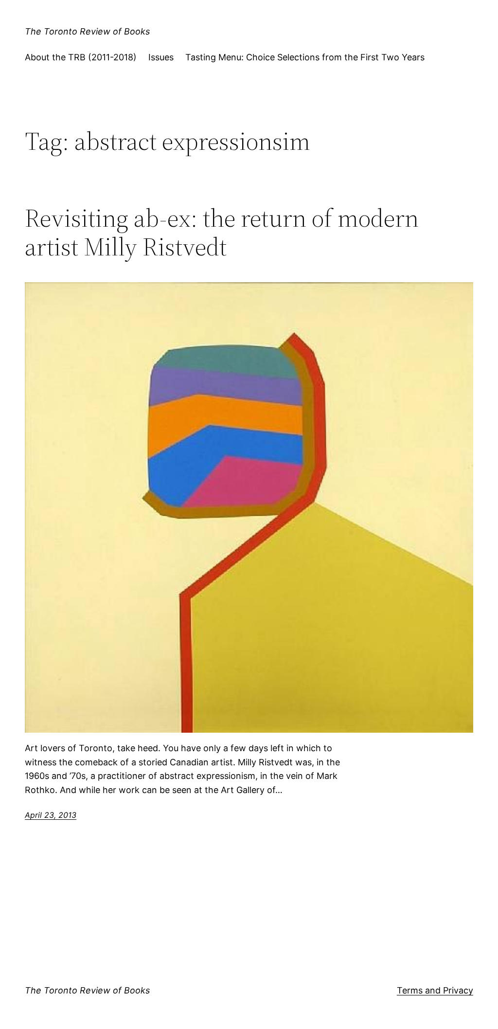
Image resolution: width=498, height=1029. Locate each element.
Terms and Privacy (435, 990)
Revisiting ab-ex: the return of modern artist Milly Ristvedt (222, 232)
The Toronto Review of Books (87, 31)
